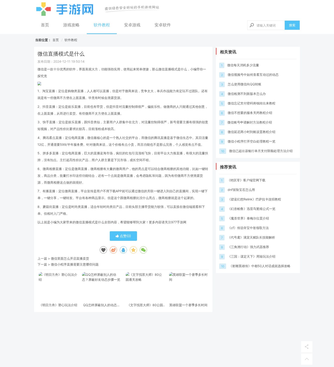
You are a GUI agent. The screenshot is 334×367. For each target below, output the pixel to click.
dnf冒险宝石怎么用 (241, 190)
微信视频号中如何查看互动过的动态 (253, 74)
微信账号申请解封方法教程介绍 (249, 122)
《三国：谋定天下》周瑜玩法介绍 (251, 256)
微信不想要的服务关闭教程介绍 (250, 113)
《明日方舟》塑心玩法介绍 (58, 305)
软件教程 (102, 24)
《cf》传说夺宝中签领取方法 (248, 228)
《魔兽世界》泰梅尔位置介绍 (248, 218)
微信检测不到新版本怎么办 (247, 94)
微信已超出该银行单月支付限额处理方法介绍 (261, 151)
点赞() (125, 236)
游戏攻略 (71, 24)
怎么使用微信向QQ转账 (244, 84)
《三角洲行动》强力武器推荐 (248, 247)
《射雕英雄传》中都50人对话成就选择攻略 (259, 266)
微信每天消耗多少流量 (243, 65)
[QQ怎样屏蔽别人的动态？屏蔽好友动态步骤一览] (101, 286)
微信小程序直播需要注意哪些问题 (75, 264)
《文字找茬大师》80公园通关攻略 (145, 305)
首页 (45, 24)
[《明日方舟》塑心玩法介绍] (58, 286)
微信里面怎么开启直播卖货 (70, 258)
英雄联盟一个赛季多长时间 (188, 305)
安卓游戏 (132, 24)
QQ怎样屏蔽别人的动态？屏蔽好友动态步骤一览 (101, 305)
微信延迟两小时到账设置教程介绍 (251, 132)
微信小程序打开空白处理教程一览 (251, 141)
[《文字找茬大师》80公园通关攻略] (145, 286)
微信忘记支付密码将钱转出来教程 (251, 103)
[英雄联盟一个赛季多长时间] (188, 286)
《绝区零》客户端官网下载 (246, 180)
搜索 (292, 25)
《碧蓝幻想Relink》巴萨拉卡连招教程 (254, 199)
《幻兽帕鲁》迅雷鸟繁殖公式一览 (251, 209)
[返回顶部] (306, 359)
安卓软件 (163, 24)
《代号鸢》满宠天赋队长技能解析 (251, 237)
